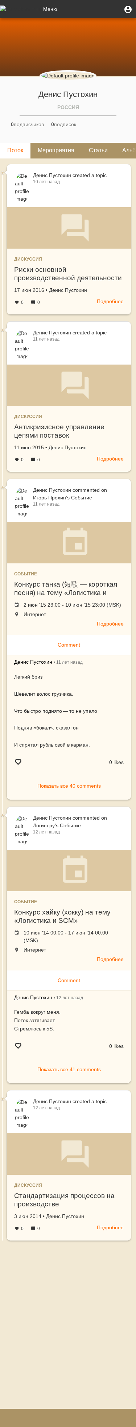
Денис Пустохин (52, 175)
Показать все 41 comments (69, 1069)
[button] (128, 9)
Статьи (98, 150)
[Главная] (20, 9)
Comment (69, 645)
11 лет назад (46, 339)
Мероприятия (56, 150)
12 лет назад (46, 832)
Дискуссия (28, 259)
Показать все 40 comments (69, 786)
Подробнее (110, 301)
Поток (15, 150)
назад (69, 662)
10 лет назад (46, 181)
